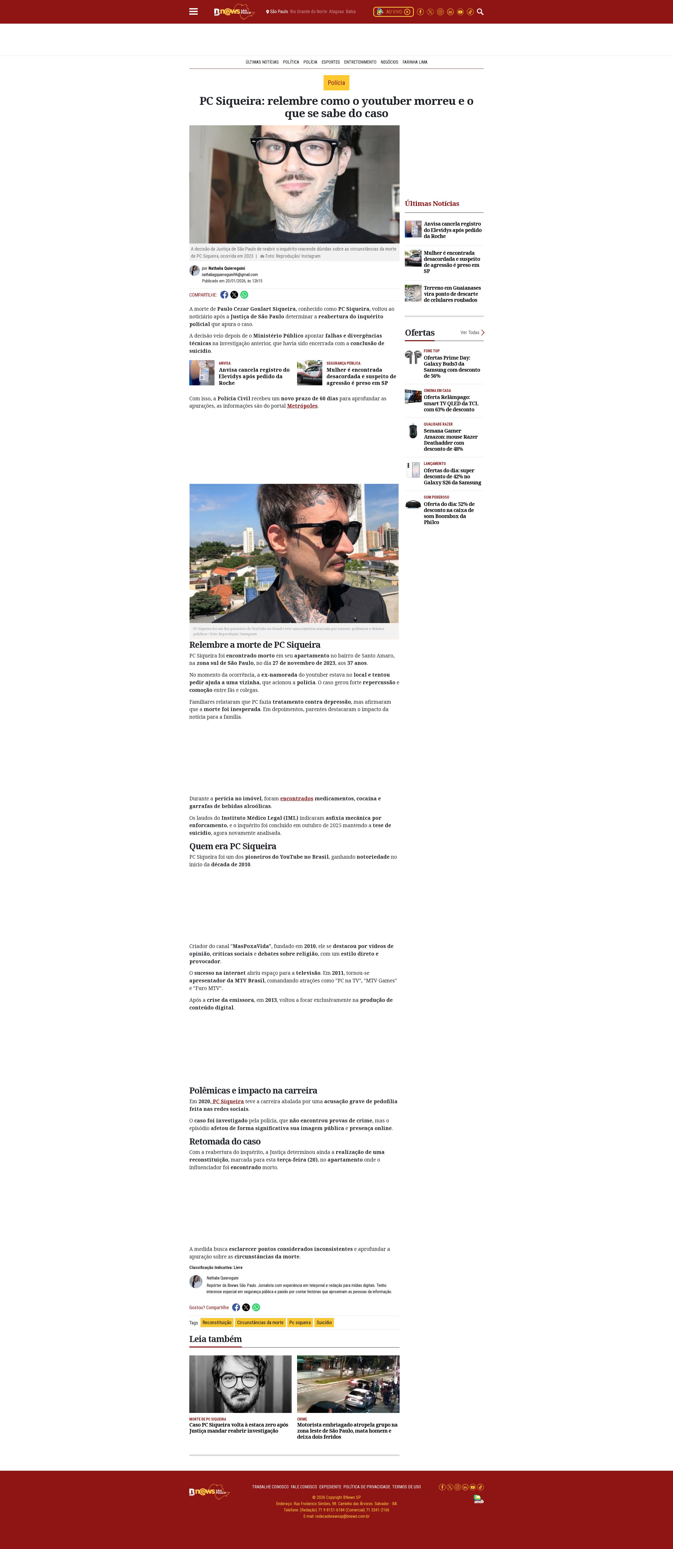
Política (291, 62)
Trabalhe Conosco (270, 1486)
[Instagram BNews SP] (441, 11)
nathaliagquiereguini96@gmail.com (230, 274)
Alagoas (336, 11)
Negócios (389, 62)
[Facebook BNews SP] (421, 11)
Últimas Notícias (262, 62)
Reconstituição (217, 1322)
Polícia (310, 62)
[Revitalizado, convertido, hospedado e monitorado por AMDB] (479, 1498)
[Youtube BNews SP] (461, 11)
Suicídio (324, 1322)
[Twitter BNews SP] (431, 11)
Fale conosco (304, 1486)
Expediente (330, 1486)
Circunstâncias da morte (260, 1322)
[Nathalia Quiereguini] (195, 270)
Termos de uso (406, 1486)
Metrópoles (302, 405)
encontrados (296, 798)
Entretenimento (360, 62)
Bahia (351, 11)
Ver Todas (470, 332)
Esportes (331, 62)
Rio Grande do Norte (308, 11)
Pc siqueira (300, 1322)
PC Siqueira (227, 1101)
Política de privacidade (366, 1486)
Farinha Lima (414, 62)
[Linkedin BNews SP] (451, 11)
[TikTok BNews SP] (470, 11)
